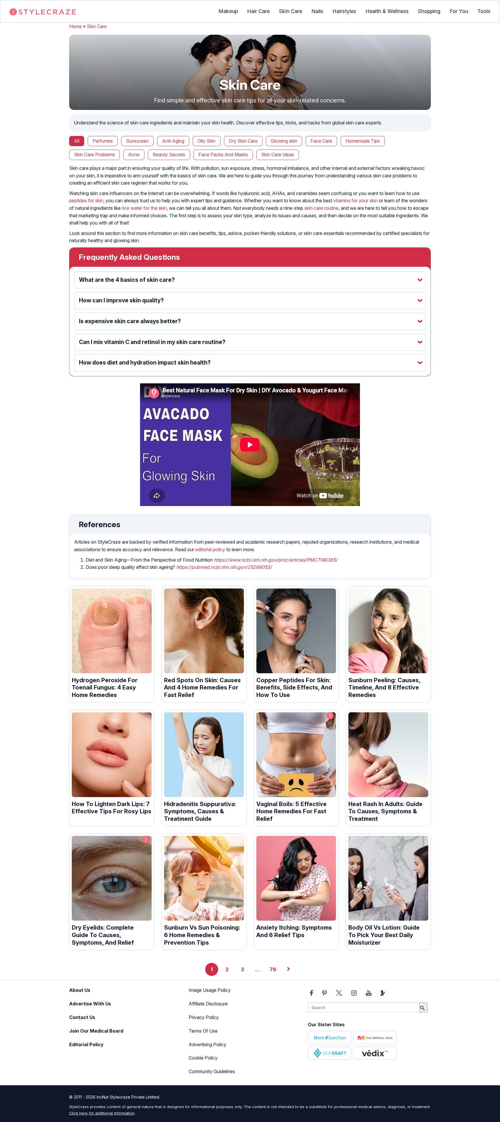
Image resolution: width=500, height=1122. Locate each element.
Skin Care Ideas (277, 154)
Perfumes (103, 141)
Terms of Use (203, 1031)
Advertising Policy (207, 1044)
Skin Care (290, 11)
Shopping (429, 11)
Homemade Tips (362, 141)
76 (273, 969)
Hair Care (258, 11)
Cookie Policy (203, 1058)
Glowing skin (284, 141)
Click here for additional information (102, 1113)
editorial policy (210, 549)
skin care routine (321, 208)
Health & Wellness (387, 11)
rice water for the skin (144, 208)
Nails (317, 11)
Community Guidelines (212, 1071)
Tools (483, 11)
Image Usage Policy (210, 990)
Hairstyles (344, 11)
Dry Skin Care (243, 141)
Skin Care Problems (94, 154)
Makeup (228, 11)
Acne (133, 154)
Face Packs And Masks (223, 154)
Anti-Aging (173, 141)
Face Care (321, 141)
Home (75, 26)
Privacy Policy (204, 1017)
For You (459, 11)
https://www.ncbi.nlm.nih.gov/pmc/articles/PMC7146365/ (275, 560)
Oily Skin (207, 141)
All (76, 141)
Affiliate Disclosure (208, 1004)
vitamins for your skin (355, 200)
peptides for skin (86, 200)
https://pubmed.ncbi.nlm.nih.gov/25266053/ (224, 567)
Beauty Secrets (169, 154)
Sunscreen (137, 141)
